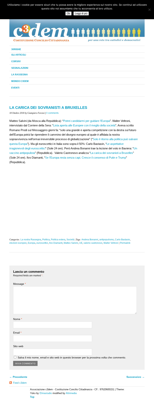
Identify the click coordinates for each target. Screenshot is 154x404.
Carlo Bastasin (122, 239)
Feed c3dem (20, 382)
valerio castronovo (93, 243)
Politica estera (58, 239)
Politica (46, 239)
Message (19, 283)
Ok (68, 13)
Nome (17, 319)
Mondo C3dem (20, 81)
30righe (16, 49)
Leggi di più (81, 13)
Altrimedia (71, 393)
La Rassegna (19, 74)
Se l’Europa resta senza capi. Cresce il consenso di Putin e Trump (85, 157)
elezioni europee (18, 243)
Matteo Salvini (71, 243)
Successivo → (135, 376)
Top (32, 397)
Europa (31, 243)
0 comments (52, 113)
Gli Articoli (18, 55)
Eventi (15, 88)
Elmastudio (46, 393)
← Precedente (18, 376)
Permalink (125, 243)
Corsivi (15, 61)
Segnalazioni (19, 68)
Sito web (18, 346)
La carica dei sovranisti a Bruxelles (111, 152)
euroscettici (42, 243)
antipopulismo (106, 239)
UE (80, 243)
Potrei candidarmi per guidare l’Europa (86, 120)
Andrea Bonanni (90, 239)
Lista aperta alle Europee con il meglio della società (84, 125)
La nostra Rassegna (30, 239)
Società (70, 239)
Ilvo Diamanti (56, 243)
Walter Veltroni (110, 243)
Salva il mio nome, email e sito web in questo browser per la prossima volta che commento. (72, 357)
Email (17, 332)
